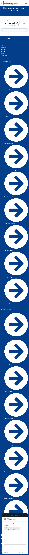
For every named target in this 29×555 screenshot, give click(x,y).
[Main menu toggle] (26, 3)
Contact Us (4, 55)
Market (3, 51)
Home (2, 42)
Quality (3, 49)
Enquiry (3, 53)
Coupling (3, 47)
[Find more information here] (15, 533)
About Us (3, 44)
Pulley (2, 46)
